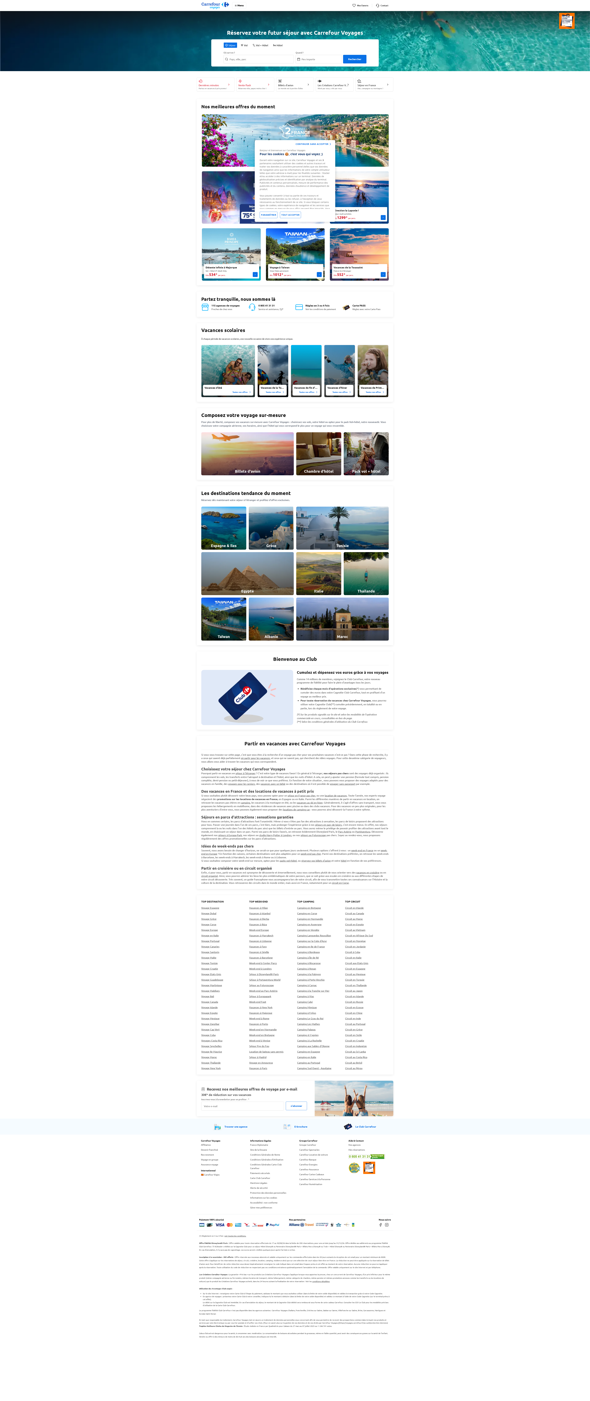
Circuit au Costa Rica (356, 1057)
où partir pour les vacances (255, 757)
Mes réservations (356, 1149)
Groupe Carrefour (307, 1144)
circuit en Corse (340, 882)
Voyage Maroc (209, 1057)
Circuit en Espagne (355, 968)
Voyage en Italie (210, 935)
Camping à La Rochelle (309, 1040)
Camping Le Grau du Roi (310, 1018)
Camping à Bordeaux (308, 952)
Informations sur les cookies (263, 1197)
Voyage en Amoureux (261, 1062)
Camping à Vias (305, 996)
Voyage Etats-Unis (211, 974)
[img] (228, 371)
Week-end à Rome (259, 1018)
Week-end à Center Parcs (263, 963)
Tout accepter (290, 214)
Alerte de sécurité (259, 1187)
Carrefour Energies (308, 1164)
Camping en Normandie (310, 918)
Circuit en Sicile (353, 1034)
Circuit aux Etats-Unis (356, 963)
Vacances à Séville (259, 952)
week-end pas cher (311, 853)
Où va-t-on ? (229, 52)
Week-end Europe (259, 929)
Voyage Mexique (210, 1018)
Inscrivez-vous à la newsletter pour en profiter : (225, 1099)
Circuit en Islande (354, 996)
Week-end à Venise (259, 1040)
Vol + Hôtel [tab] (262, 45)
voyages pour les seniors (241, 783)
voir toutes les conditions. (235, 1236)
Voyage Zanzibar (210, 1023)
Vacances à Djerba (259, 918)
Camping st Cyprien (308, 1034)
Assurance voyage (209, 1164)
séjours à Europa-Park (230, 835)
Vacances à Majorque (260, 1012)
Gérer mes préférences (261, 1207)
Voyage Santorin (210, 952)
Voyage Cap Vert (210, 1029)
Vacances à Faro (258, 946)
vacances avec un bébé (273, 783)
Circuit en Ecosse (354, 1007)
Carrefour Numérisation (310, 1184)
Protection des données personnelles (268, 1192)
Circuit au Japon (354, 990)
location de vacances (336, 795)
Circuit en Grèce (354, 1029)
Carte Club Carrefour (260, 1178)
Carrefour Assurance (309, 1169)
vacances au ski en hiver (310, 802)
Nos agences (354, 1144)
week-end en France (362, 850)
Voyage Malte (208, 957)
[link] (247, 453)
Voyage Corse (208, 924)
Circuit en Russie (354, 1001)
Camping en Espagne (308, 1051)
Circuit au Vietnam (355, 929)
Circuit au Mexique (355, 974)
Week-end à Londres (260, 968)
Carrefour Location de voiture (313, 1154)
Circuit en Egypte (354, 924)
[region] (295, 181)
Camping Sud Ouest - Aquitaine (314, 1068)
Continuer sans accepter (312, 144)
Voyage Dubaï (208, 913)
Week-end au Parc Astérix (263, 990)
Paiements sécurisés (260, 1173)
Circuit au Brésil (353, 1062)
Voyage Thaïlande (211, 1062)
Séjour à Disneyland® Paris (264, 974)
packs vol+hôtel (288, 860)
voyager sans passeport (342, 783)
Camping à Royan (306, 968)
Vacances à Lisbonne (260, 940)
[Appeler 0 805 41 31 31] (368, 1156)
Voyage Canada (209, 1001)
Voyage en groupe (209, 1159)
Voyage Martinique (211, 985)
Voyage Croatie (209, 968)
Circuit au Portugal (355, 1023)
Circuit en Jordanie (355, 946)
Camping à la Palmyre (309, 974)
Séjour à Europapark (260, 996)
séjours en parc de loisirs (328, 824)
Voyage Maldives (210, 990)
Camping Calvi (305, 1001)
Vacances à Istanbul (259, 913)
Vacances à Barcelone (261, 957)
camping (245, 802)
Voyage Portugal (210, 940)
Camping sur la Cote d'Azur (312, 940)
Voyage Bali (207, 996)
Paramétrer (268, 214)
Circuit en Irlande (354, 907)
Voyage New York (211, 1068)
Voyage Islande (209, 1007)
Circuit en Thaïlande (356, 985)
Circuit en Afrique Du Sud (359, 935)
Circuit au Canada (354, 913)
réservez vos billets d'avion (316, 860)
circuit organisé (209, 875)
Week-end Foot (257, 1001)
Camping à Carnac (307, 985)
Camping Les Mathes (308, 1023)
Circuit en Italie (353, 957)
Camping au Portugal (308, 1062)
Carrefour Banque (307, 1159)
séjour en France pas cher (301, 795)
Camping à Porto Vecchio (310, 979)
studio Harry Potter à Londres (275, 835)
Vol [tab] (246, 45)
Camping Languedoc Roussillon (314, 935)
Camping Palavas (306, 1029)
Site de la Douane (258, 1149)
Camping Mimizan (307, 1007)
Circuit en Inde (353, 1018)
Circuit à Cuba (352, 952)
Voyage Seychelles (211, 1046)
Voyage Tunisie (209, 963)
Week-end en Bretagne (262, 1034)
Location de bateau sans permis (266, 1051)
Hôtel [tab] (280, 45)
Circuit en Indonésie (356, 1046)
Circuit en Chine (353, 1012)
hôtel (343, 860)
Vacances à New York (260, 1007)
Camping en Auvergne (309, 924)
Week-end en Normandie (263, 1029)
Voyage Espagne (210, 907)
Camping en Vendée (308, 929)
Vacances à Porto (258, 1023)
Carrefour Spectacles (309, 1149)
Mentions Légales (258, 1182)
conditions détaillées (321, 1281)
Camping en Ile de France (311, 946)
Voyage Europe (209, 929)
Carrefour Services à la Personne (314, 1179)
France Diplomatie (259, 1144)
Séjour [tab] (232, 45)
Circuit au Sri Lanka (355, 1051)
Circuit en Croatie (354, 1040)
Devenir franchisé (209, 1149)
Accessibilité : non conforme (263, 1202)
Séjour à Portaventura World (264, 979)
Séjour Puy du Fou (259, 1046)
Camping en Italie (306, 1057)
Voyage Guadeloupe (212, 979)
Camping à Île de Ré (308, 957)
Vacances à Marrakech (261, 935)
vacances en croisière (367, 872)
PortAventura (362, 831)
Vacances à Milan (258, 907)
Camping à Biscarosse (309, 963)
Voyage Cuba (208, 1034)
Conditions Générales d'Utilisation (266, 1159)
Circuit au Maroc (354, 918)
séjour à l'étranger (246, 773)
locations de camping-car (296, 809)
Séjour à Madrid (257, 1057)
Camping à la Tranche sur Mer (313, 990)
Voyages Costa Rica (211, 1040)
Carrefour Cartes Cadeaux (311, 1174)
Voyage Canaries (210, 946)
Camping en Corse (307, 913)
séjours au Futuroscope (313, 835)
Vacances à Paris (258, 1068)
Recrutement (207, 1154)
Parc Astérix (344, 831)
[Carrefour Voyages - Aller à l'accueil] (215, 5)
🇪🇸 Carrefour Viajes (210, 1174)
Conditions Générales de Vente (265, 1154)
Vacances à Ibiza (258, 924)
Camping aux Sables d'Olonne (313, 1046)
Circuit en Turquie (354, 979)
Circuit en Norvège (355, 940)
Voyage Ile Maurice (211, 1051)
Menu (240, 5)
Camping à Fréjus (306, 1012)
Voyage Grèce (208, 918)
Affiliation (206, 1144)
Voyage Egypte (209, 1012)
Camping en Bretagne (309, 907)
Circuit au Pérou (353, 1068)
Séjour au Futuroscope (261, 985)
